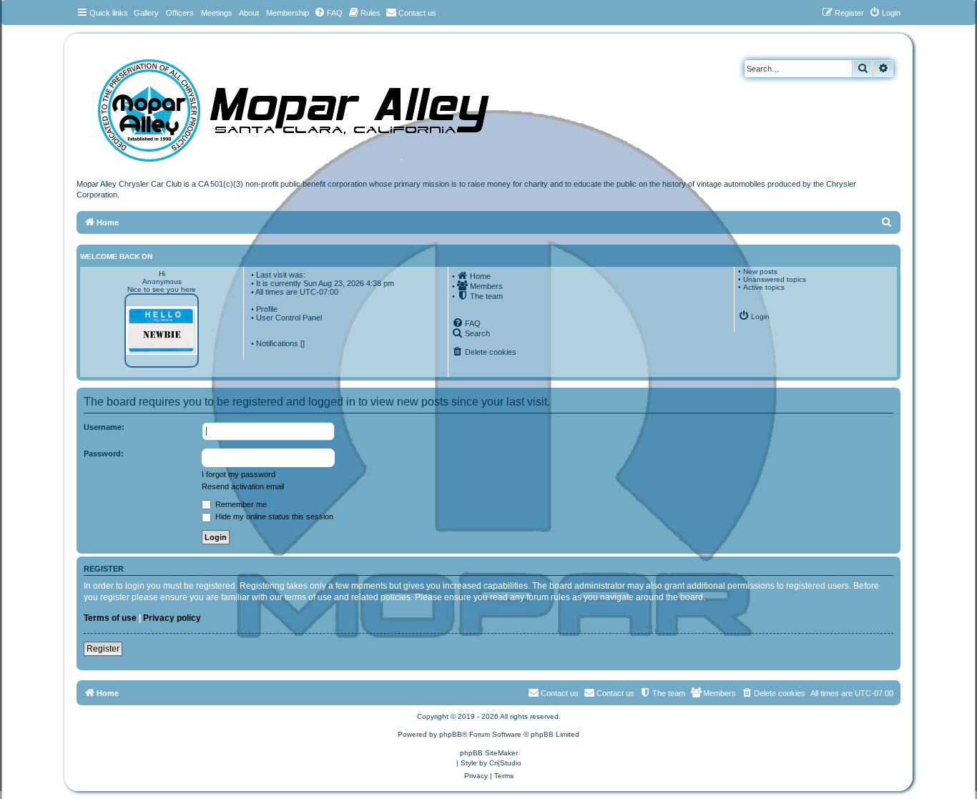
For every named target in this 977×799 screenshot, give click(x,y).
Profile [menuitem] (267, 309)
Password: (104, 453)
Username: (104, 427)
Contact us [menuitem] (615, 693)
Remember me (240, 504)
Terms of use (110, 618)
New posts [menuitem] (760, 271)
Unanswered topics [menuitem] (774, 279)
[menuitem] (328, 12)
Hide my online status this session (273, 516)
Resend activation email (243, 486)
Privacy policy (172, 618)
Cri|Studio (505, 763)
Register (103, 649)
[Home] (307, 105)
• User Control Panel (286, 317)
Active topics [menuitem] (764, 287)
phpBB (450, 734)
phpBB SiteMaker (489, 753)
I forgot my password (238, 474)
